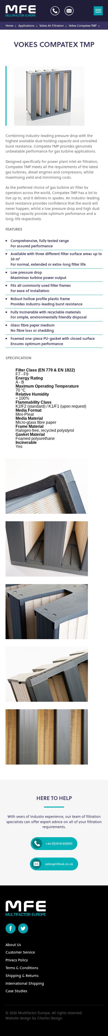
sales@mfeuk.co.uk (69, 10)
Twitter (23, 928)
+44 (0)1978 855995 (55, 10)
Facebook (11, 928)
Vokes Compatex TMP (83, 26)
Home (9, 26)
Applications (26, 26)
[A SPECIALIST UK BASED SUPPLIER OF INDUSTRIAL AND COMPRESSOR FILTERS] (21, 11)
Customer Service (20, 952)
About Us (13, 944)
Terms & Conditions (22, 967)
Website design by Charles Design (34, 1018)
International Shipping (25, 983)
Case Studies (16, 991)
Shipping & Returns (22, 975)
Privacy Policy (17, 960)
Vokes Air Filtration (51, 26)
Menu (98, 10)
